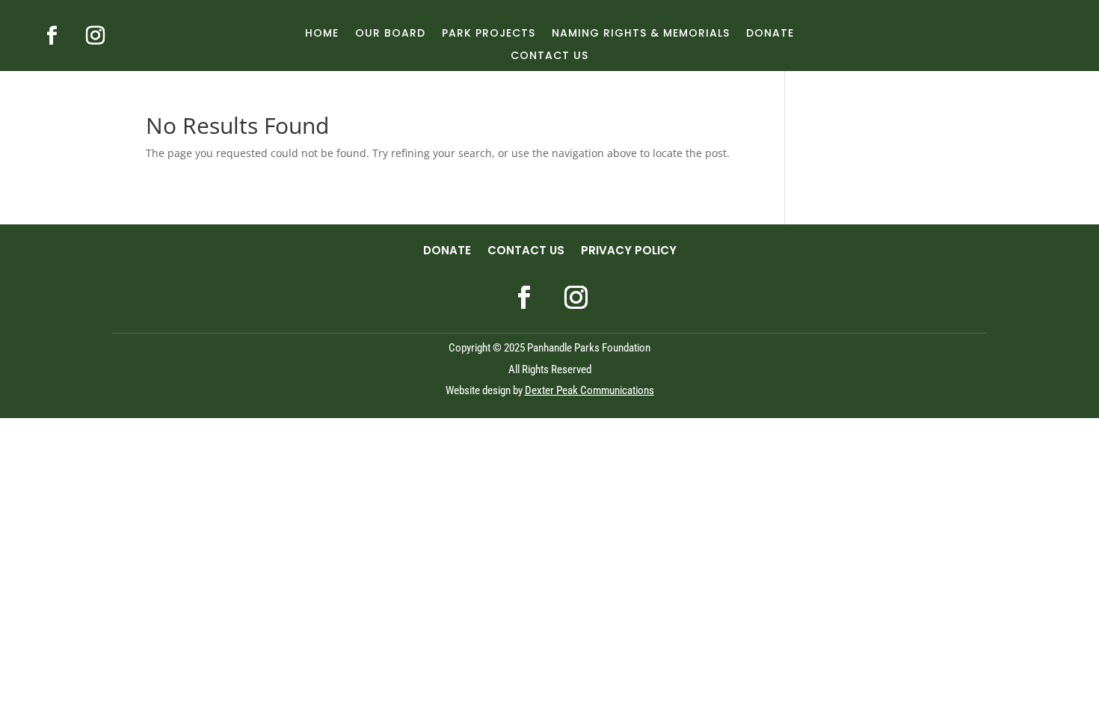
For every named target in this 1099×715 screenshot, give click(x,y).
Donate (770, 34)
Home (322, 34)
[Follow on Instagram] (95, 36)
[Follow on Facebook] (51, 36)
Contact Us (549, 56)
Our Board (390, 34)
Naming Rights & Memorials (641, 34)
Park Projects (488, 34)
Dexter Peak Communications (589, 390)
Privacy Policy (629, 251)
